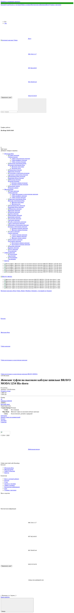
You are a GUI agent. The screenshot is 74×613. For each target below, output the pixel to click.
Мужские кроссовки (18, 166)
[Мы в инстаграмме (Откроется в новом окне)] (41, 18)
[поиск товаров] (32, 105)
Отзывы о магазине (55, 4)
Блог (47, 4)
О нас (7, 4)
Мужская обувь (9, 153)
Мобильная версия (34, 449)
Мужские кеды (16, 168)
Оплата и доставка (15, 4)
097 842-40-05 (32, 68)
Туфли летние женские (19, 197)
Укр (5, 23)
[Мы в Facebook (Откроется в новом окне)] (14, 18)
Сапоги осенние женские (19, 235)
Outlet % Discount (9, 252)
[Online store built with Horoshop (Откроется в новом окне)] (33, 463)
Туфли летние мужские (19, 162)
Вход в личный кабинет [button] (11, 479)
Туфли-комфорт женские (19, 196)
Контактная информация (38, 4)
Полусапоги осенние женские (21, 244)
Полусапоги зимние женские (21, 243)
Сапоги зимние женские (19, 236)
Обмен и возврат (26, 4)
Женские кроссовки (18, 202)
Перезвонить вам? (6, 97)
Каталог (3, 4)
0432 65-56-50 (32, 95)
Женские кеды (16, 204)
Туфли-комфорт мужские (19, 160)
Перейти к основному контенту (10, 1)
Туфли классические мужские (21, 158)
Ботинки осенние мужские (20, 184)
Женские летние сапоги (19, 238)
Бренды (6, 260)
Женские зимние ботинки (19, 230)
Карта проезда (5, 597)
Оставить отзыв (5, 391)
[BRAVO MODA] (6, 276)
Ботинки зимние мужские (20, 183)
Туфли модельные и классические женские (25, 194)
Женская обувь (8, 189)
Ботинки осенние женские (20, 228)
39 (1, 399)
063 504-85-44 (32, 82)
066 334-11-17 (32, 54)
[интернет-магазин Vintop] (5, 434)
